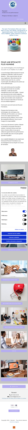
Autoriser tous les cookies (14, 233)
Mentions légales (14, 422)
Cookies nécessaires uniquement (14, 241)
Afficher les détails (19, 229)
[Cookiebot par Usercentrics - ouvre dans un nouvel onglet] (20, 188)
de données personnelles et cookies (14, 398)
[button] (20, 19)
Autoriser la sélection (14, 237)
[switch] (24, 215)
